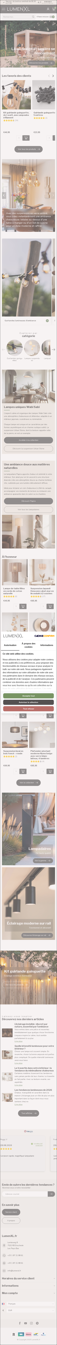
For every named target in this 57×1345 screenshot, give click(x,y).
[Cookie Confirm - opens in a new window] (44, 635)
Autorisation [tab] (10, 645)
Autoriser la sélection (28, 702)
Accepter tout (28, 696)
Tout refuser (28, 709)
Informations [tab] (46, 645)
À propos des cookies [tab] (28, 645)
